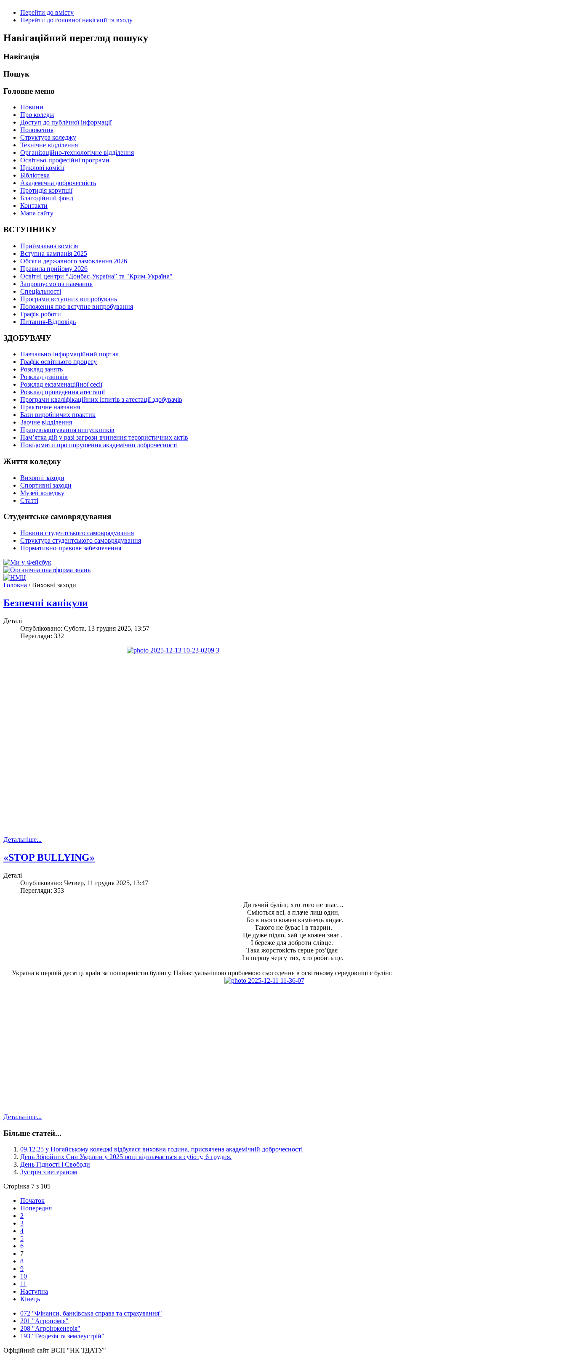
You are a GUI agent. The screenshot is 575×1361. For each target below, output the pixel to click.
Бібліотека (35, 175)
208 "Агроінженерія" (50, 1328)
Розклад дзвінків (44, 376)
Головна (15, 585)
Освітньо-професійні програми (64, 160)
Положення (36, 129)
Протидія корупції (46, 190)
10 (23, 1276)
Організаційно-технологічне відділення (77, 152)
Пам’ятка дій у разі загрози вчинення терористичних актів (104, 437)
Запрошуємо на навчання (56, 283)
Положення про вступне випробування (76, 306)
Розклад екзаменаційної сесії (61, 384)
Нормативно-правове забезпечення (70, 548)
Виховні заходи (42, 477)
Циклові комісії (42, 167)
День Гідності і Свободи (55, 1164)
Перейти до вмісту (47, 12)
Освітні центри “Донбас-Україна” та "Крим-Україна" (96, 276)
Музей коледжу (42, 492)
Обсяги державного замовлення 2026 (73, 261)
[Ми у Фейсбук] (27, 562)
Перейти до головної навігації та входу (76, 20)
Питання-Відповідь (48, 321)
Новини (31, 107)
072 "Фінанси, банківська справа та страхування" (91, 1313)
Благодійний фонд (46, 198)
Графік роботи (40, 314)
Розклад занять (41, 369)
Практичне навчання (50, 407)
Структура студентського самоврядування (80, 540)
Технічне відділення (49, 145)
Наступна (34, 1291)
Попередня (36, 1208)
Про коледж (37, 114)
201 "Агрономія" (44, 1320)
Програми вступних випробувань (68, 298)
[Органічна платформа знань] (47, 569)
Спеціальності (40, 291)
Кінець (30, 1299)
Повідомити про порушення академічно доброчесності (99, 444)
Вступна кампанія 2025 (53, 253)
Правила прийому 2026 (54, 268)
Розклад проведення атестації (62, 391)
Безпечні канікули (45, 602)
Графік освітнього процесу (58, 361)
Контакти (34, 205)
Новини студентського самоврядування (77, 532)
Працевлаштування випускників (67, 429)
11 (23, 1283)
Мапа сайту (36, 213)
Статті (29, 500)
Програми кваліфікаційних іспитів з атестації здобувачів (101, 399)
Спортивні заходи (46, 485)
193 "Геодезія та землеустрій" (62, 1336)
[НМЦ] (14, 577)
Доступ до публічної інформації (66, 122)
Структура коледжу (48, 137)
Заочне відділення (46, 422)
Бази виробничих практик (58, 414)
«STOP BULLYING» (49, 857)
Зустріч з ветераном (48, 1171)
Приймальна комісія (49, 245)
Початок (32, 1200)
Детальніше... (22, 839)
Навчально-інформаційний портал (69, 354)
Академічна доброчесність (58, 182)
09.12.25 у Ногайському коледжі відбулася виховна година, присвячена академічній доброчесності (161, 1149)
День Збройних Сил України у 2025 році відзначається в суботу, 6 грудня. (126, 1156)
